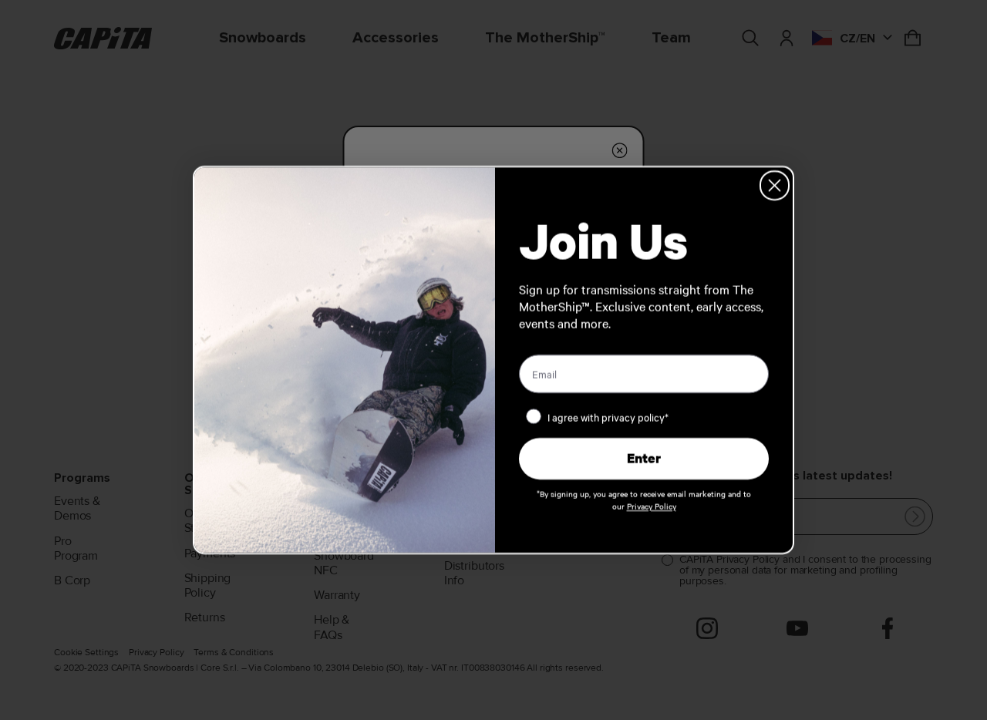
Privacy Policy (651, 506)
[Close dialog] (774, 185)
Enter (644, 458)
